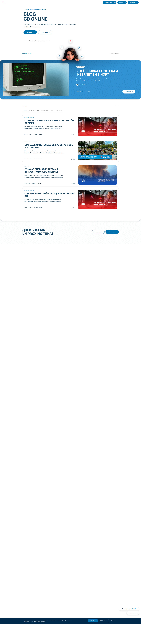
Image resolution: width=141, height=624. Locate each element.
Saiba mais (42, 621)
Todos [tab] (25, 110)
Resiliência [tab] (59, 110)
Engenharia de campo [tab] (47, 110)
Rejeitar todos (103, 620)
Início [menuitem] (61, 2)
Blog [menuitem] (87, 2)
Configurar (113, 620)
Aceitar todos (93, 620)
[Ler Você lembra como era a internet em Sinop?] (35, 79)
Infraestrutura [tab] (34, 110)
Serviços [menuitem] (55, 2)
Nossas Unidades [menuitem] (73, 2)
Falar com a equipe (98, 231)
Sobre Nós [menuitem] (81, 2)
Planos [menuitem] (65, 2)
